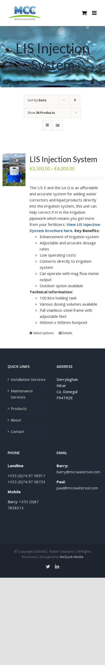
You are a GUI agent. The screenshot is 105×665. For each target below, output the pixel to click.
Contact (17, 431)
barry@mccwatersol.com (78, 471)
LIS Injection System (63, 159)
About (16, 419)
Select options (43, 333)
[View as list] (57, 125)
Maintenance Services (22, 394)
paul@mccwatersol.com (77, 487)
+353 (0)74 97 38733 (26, 481)
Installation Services (28, 379)
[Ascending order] (75, 100)
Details (67, 333)
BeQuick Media (71, 556)
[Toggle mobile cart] (84, 13)
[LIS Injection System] (14, 169)
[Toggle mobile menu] (94, 13)
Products (19, 408)
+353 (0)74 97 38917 (26, 475)
